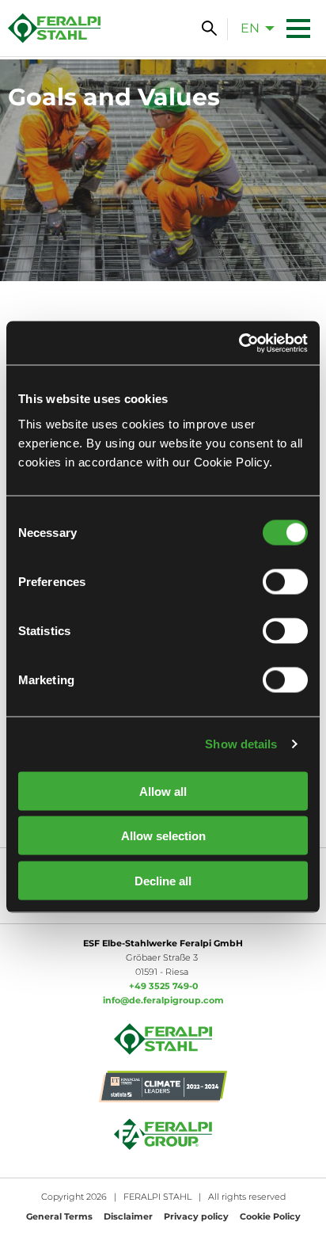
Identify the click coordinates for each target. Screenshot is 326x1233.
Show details (241, 744)
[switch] (285, 581)
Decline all (163, 880)
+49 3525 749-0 (163, 985)
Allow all (163, 790)
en (250, 28)
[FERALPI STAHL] (54, 28)
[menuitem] (253, 28)
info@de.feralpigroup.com (163, 1000)
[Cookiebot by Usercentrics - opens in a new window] (238, 343)
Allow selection (163, 836)
